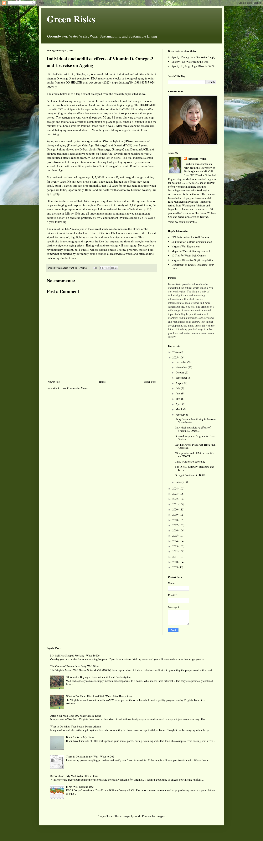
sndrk (138, 816)
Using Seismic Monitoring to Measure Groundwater (195, 420)
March (179, 409)
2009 (175, 567)
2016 (175, 530)
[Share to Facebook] (112, 268)
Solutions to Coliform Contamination (192, 242)
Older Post (150, 381)
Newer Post (54, 381)
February (181, 414)
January (180, 482)
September (182, 377)
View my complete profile (182, 222)
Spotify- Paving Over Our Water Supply (194, 57)
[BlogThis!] (105, 268)
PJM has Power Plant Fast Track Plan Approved (195, 446)
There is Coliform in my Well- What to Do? (90, 756)
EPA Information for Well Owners (190, 237)
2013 (175, 546)
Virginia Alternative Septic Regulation (193, 260)
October (180, 372)
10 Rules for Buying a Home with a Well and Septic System (98, 677)
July (178, 388)
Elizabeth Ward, (197, 159)
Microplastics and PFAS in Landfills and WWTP (194, 454)
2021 (175, 504)
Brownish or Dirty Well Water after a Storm (74, 776)
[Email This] (101, 268)
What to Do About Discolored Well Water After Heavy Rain (99, 696)
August (180, 383)
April (179, 404)
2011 (175, 557)
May (178, 399)
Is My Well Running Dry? (80, 786)
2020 (175, 509)
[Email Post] (94, 267)
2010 (175, 562)
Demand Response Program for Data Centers (194, 437)
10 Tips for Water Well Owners (189, 255)
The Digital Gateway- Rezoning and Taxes (194, 468)
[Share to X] (109, 268)
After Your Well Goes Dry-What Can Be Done (75, 715)
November (182, 367)
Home (102, 381)
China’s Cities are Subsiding (190, 461)
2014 (175, 541)
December (181, 362)
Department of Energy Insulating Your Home (193, 266)
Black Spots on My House (80, 737)
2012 (175, 551)
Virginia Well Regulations (186, 246)
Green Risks (71, 18)
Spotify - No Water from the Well (190, 61)
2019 (175, 514)
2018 (175, 520)
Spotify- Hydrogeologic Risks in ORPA (193, 66)
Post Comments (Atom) (75, 388)
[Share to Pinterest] (116, 268)
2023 (175, 493)
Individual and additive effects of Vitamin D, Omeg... (193, 429)
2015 (175, 535)
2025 (175, 357)
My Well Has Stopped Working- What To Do (75, 655)
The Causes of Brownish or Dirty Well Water (74, 666)
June (178, 393)
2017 (175, 525)
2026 (175, 352)
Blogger (160, 816)
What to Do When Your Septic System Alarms (75, 726)
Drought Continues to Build (190, 475)
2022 (175, 499)
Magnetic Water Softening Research (191, 251)
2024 (175, 488)
